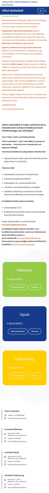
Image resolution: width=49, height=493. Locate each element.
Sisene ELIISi (7, 2)
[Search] (45, 11)
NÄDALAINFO (16, 279)
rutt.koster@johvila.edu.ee (28, 238)
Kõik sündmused (17, 287)
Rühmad (34, 287)
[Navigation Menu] (40, 10)
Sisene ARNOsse (22, 2)
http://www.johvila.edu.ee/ (23, 244)
